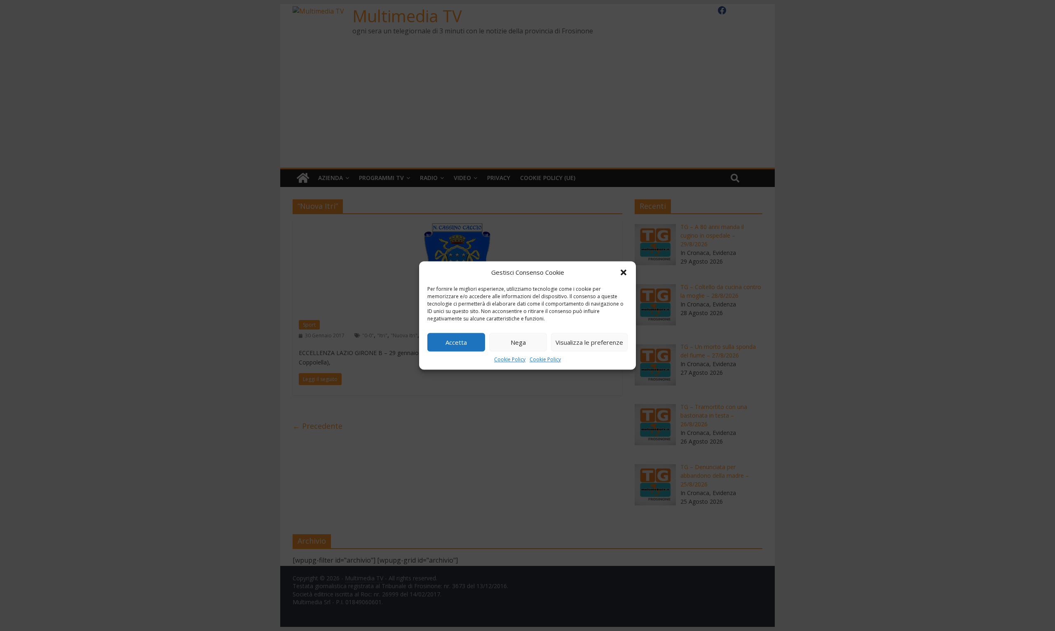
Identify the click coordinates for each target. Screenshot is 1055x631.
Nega (518, 342)
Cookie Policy (509, 359)
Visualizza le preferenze (589, 342)
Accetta (456, 342)
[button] (623, 272)
